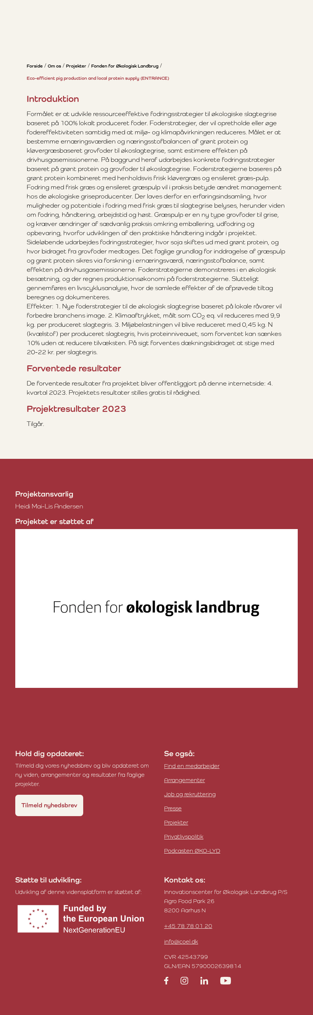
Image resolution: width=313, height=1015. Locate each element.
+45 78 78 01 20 (188, 926)
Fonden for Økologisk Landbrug (124, 66)
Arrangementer (184, 780)
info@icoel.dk (181, 941)
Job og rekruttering (190, 794)
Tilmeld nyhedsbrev (49, 805)
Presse (173, 808)
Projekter (76, 66)
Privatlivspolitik (183, 836)
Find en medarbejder (191, 766)
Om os (54, 66)
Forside (35, 66)
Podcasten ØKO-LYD (192, 850)
